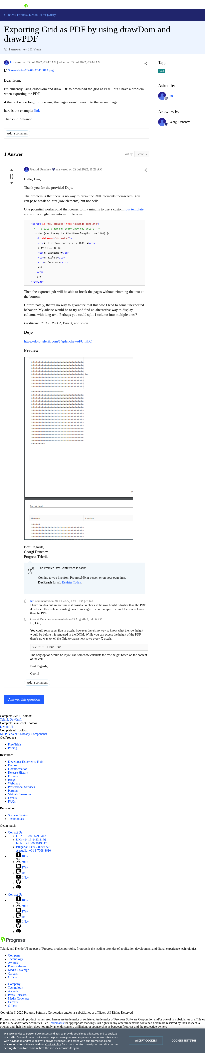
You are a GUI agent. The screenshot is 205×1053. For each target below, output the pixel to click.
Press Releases (17, 966)
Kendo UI (6, 726)
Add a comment (17, 133)
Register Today (71, 582)
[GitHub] (18, 883)
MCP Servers (8, 734)
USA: (31, 836)
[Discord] (18, 887)
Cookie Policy (53, 1044)
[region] (102, 1040)
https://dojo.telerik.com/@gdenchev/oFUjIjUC (58, 341)
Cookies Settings (184, 1040)
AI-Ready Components (32, 734)
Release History (18, 772)
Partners (13, 790)
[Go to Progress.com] (13, 941)
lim (12, 62)
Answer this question (24, 699)
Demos (12, 765)
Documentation (17, 769)
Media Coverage (18, 970)
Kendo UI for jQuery (42, 14)
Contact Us (15, 832)
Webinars (14, 783)
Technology (15, 959)
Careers (13, 973)
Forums (13, 776)
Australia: (33, 850)
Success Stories (17, 815)
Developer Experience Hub (25, 761)
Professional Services (21, 787)
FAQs (12, 801)
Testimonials (16, 818)
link (37, 111)
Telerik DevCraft (10, 719)
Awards (13, 962)
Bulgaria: (32, 847)
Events (12, 798)
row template (134, 209)
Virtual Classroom (19, 794)
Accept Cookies (146, 1040)
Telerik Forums (17, 14)
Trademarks (56, 1023)
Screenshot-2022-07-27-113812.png (31, 70)
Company (14, 955)
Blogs (11, 779)
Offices (12, 977)
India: (31, 843)
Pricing (12, 748)
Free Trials (14, 744)
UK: (31, 839)
